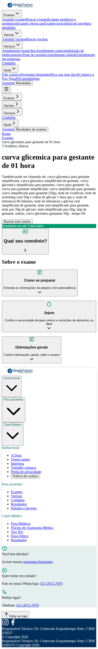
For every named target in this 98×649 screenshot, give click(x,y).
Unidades (8, 63)
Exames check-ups (30, 23)
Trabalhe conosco (23, 468)
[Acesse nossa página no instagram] (5, 625)
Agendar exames (14, 19)
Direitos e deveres (24, 508)
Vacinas (9, 35)
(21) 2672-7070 (51, 583)
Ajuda (7, 70)
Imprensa (17, 463)
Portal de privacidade (26, 472)
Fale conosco (11, 74)
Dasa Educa (19, 536)
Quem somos (20, 459)
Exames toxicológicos (60, 23)
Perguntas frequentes (36, 74)
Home (6, 134)
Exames (9, 15)
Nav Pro (17, 532)
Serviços (9, 46)
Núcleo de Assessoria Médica (32, 528)
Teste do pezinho (34, 55)
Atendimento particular (52, 51)
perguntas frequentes (38, 562)
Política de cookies (25, 476)
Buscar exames (37, 19)
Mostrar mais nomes (17, 221)
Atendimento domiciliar (19, 51)
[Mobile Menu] (6, 89)
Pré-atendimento (28, 79)
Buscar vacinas (37, 39)
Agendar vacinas (14, 39)
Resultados (23, 83)
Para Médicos (21, 524)
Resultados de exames (31, 129)
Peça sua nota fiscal (65, 74)
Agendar (8, 83)
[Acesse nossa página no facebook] (12, 625)
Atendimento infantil (61, 55)
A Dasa (16, 455)
